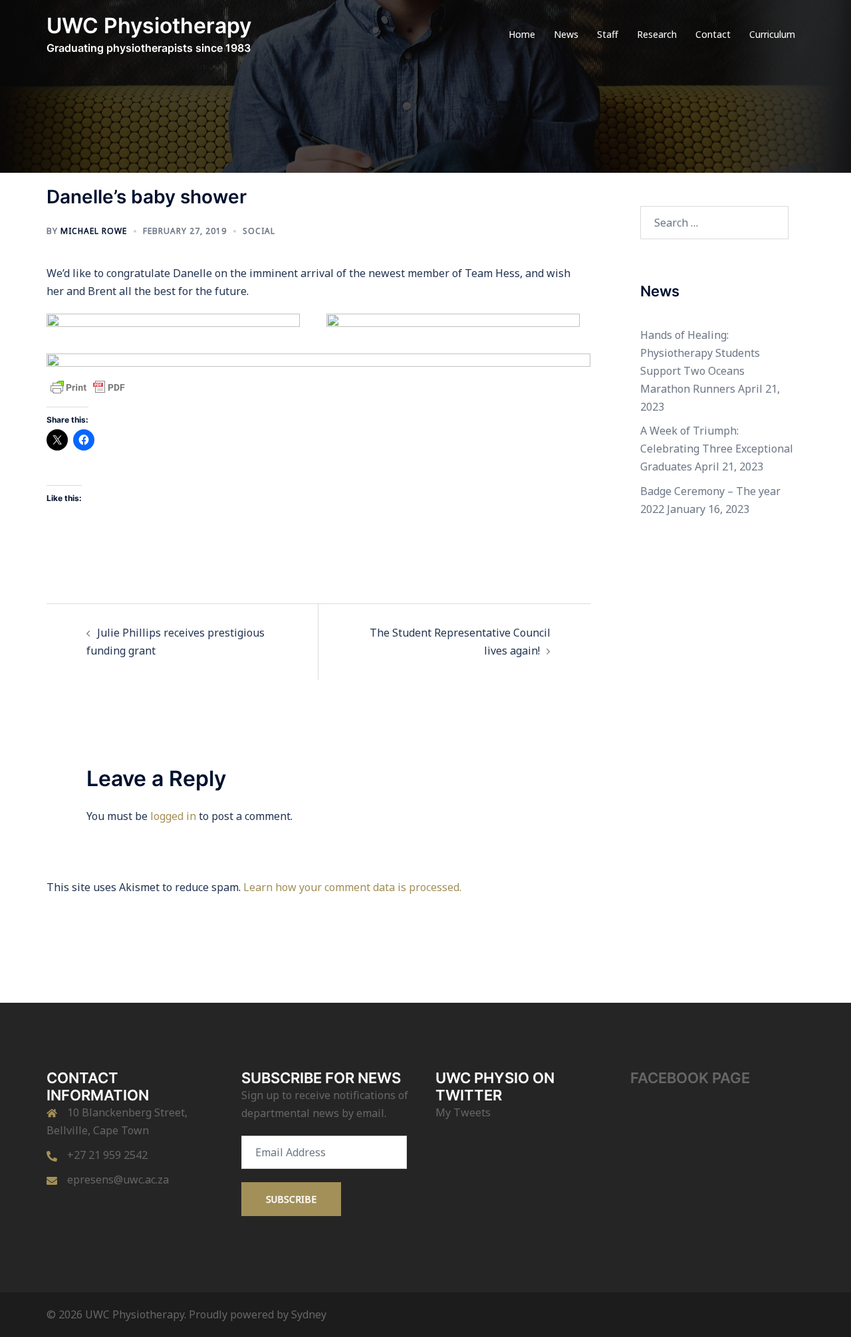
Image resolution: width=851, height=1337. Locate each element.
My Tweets (463, 1112)
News (566, 34)
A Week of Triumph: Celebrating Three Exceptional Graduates (716, 448)
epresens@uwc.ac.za (118, 1179)
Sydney (308, 1314)
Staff (607, 34)
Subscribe (291, 1199)
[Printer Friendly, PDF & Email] (88, 386)
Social (259, 231)
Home (522, 34)
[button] (173, 320)
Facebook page (690, 1077)
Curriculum (772, 34)
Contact (713, 34)
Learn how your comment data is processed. (352, 887)
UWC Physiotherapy (149, 26)
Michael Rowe (94, 231)
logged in (173, 816)
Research (657, 34)
